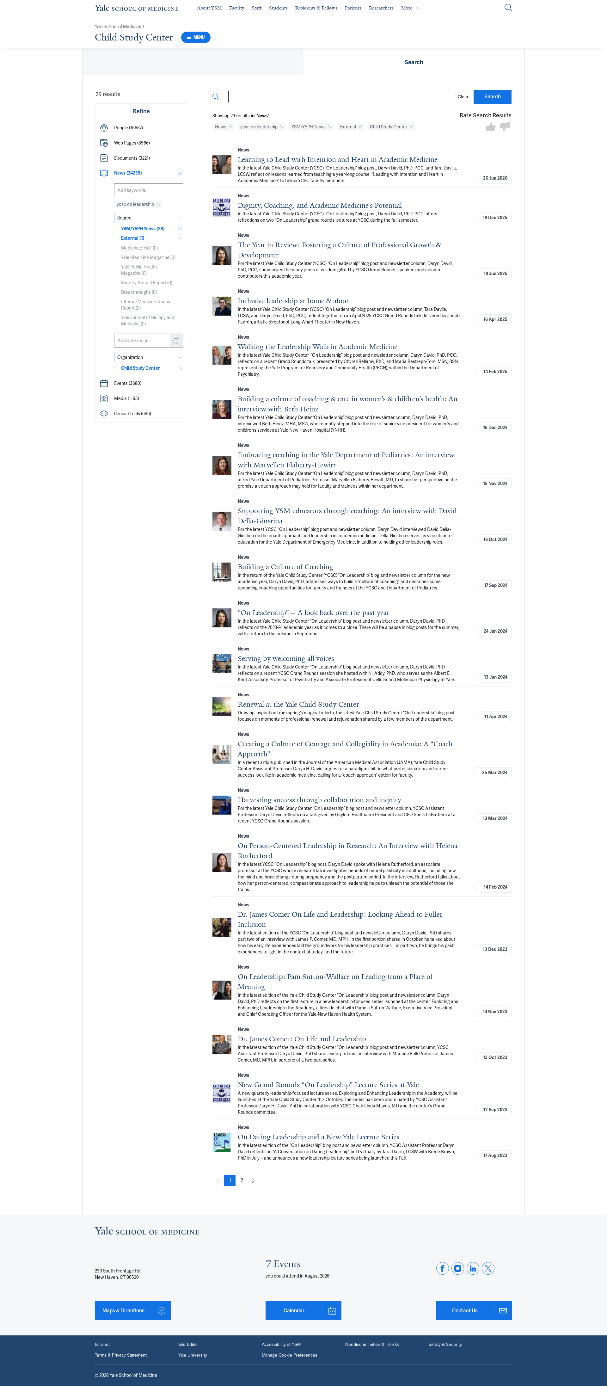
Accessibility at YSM (281, 1344)
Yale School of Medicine (118, 26)
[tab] (414, 61)
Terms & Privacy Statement (121, 1355)
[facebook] (442, 1268)
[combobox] (148, 190)
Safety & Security (445, 1344)
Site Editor (188, 1344)
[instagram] (457, 1268)
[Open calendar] (176, 340)
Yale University (192, 1355)
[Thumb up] (491, 127)
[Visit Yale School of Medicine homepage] (147, 1232)
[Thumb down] (505, 127)
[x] (488, 1268)
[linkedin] (473, 1268)
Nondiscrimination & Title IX (372, 1344)
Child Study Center (134, 37)
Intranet (102, 1344)
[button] (141, 128)
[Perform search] (508, 8)
